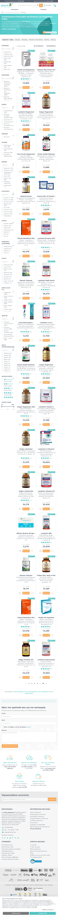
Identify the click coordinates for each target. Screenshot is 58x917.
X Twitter (15, 838)
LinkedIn (18, 838)
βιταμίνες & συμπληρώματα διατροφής (13, 819)
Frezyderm (8, 885)
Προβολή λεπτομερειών (48, 909)
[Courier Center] (40, 880)
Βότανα (53, 39)
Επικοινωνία (33, 822)
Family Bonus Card (7, 847)
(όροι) (29, 727)
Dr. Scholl (29, 885)
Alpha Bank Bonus (7, 851)
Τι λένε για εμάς (35, 847)
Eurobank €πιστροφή (8, 853)
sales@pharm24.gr (10, 832)
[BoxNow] (33, 880)
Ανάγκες (17, 39)
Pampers (50, 885)
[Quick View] (20, 87)
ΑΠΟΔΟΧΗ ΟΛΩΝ (43, 913)
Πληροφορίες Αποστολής (38, 814)
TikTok (7, 838)
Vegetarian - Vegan (7, 39)
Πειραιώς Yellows (7, 855)
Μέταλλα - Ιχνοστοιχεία (36, 39)
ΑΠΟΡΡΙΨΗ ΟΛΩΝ (16, 913)
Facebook (2, 838)
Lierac (14, 885)
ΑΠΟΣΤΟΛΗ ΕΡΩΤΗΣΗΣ (10, 746)
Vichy (45, 885)
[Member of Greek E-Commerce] (19, 889)
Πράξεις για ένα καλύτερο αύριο (40, 855)
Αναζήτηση (52, 799)
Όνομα (4, 713)
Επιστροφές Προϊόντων (37, 816)
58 (43, 683)
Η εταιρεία (33, 845)
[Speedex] (26, 880)
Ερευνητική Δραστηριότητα (38, 851)
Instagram (5, 838)
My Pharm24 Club (7, 845)
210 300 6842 (8, 827)
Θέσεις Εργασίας (35, 849)
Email (3, 720)
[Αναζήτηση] (41, 5)
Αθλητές (46, 39)
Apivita (19, 885)
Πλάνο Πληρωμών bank (10, 857)
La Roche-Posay (38, 885)
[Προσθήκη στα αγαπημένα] (32, 87)
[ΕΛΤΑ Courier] (11, 880)
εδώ (36, 907)
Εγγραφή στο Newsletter (37, 824)
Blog (31, 853)
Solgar (24, 885)
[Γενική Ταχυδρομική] (18, 880)
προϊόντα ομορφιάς (8, 821)
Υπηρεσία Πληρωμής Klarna (10, 859)
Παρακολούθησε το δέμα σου (39, 818)
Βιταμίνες (24, 39)
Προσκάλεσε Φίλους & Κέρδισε (11, 849)
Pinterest (13, 838)
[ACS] (47, 880)
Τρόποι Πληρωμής (35, 812)
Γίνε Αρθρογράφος (36, 857)
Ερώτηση (4, 730)
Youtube (10, 838)
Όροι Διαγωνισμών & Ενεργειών (40, 826)
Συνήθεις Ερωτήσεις (36, 820)
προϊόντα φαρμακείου (18, 817)
